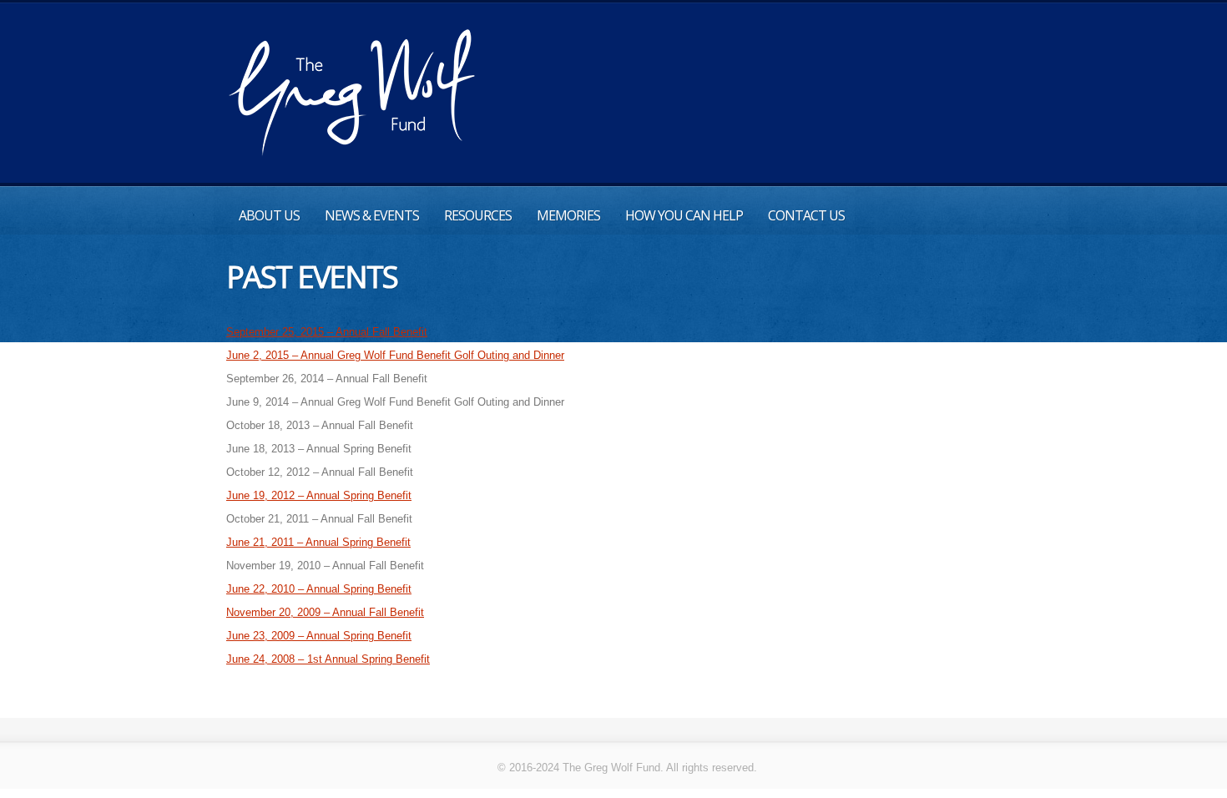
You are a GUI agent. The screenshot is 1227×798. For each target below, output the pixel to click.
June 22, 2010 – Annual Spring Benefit (319, 589)
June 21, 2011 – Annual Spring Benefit (318, 542)
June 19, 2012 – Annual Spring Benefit (319, 495)
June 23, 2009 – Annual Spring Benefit (319, 635)
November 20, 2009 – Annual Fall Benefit (325, 612)
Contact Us (806, 215)
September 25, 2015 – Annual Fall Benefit (326, 332)
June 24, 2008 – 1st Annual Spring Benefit (328, 659)
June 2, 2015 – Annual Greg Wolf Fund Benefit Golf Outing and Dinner (395, 355)
